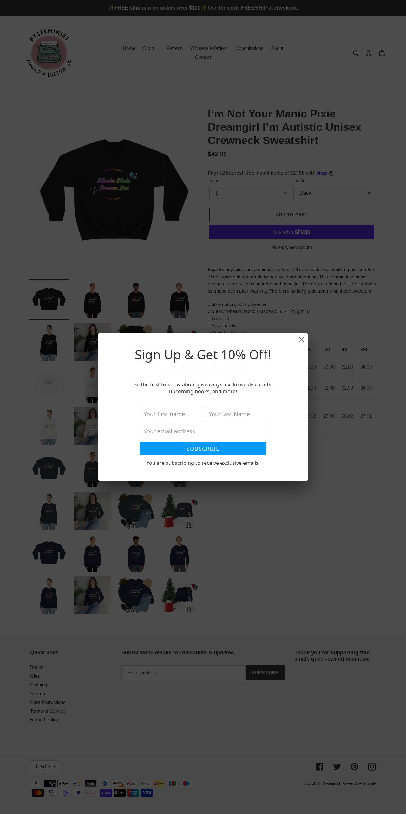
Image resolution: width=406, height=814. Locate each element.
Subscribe (203, 448)
